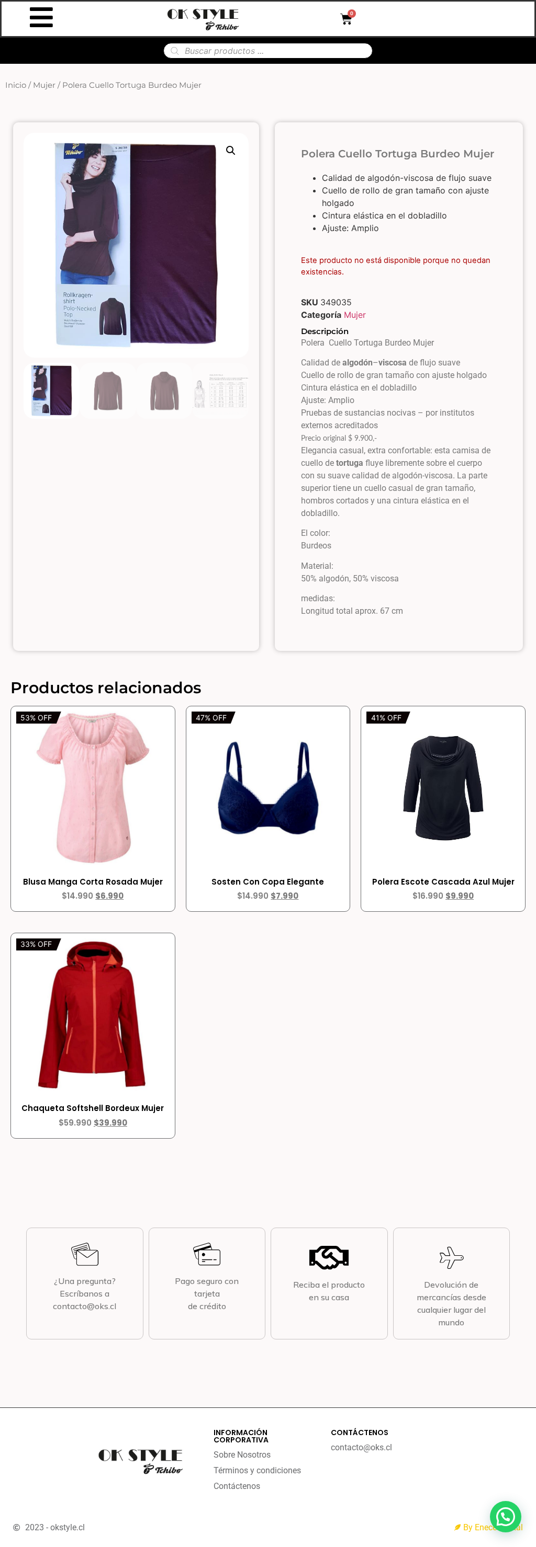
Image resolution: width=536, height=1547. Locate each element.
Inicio (15, 85)
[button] (230, 150)
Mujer (44, 85)
